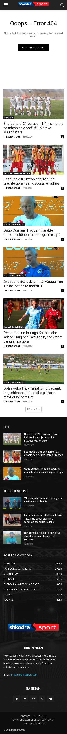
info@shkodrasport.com (24, 674)
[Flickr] (33, 699)
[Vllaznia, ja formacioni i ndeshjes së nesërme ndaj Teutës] (12, 503)
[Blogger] (16, 699)
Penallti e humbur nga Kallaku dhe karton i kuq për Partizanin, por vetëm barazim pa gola (33, 337)
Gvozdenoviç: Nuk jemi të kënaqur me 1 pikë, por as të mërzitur (33, 284)
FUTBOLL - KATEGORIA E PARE (17, 173)
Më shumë (32, 409)
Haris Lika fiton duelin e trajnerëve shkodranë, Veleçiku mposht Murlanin (42, 536)
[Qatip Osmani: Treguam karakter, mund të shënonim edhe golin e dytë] (33, 211)
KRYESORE (8, 117)
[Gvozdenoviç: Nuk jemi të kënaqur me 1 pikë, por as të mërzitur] (33, 262)
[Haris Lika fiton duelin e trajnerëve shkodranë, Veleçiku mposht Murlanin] (12, 537)
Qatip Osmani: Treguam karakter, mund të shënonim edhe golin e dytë (32, 232)
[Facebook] (25, 699)
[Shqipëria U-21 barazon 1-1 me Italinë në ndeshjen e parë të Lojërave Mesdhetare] (33, 104)
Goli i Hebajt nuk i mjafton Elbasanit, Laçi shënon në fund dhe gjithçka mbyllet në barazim (32, 392)
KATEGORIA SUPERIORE (14, 224)
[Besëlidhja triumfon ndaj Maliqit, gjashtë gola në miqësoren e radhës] (33, 160)
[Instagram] (42, 699)
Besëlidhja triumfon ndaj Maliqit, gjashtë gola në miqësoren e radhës (31, 181)
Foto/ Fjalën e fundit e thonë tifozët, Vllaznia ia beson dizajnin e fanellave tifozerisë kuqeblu (43, 518)
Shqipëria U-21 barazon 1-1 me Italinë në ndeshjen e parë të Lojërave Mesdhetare (33, 127)
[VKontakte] (50, 699)
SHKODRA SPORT (11, 136)
